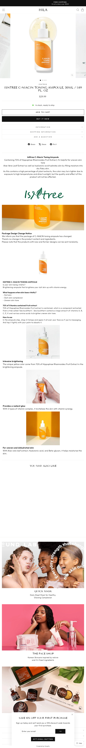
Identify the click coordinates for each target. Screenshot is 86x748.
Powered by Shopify (43, 746)
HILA (43, 10)
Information (43, 127)
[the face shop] (43, 627)
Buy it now (43, 119)
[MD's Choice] (43, 690)
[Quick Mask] (43, 565)
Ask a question (43, 137)
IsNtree (43, 84)
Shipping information (43, 132)
